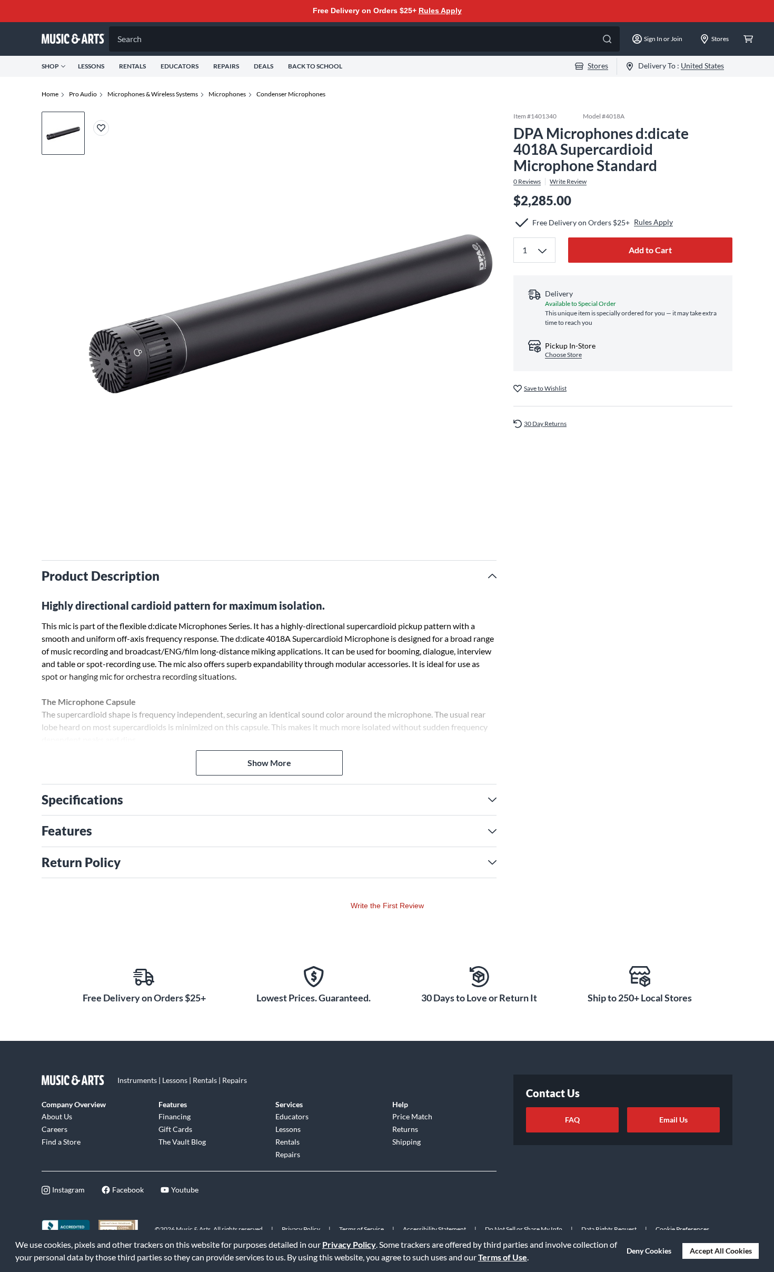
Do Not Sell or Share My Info (523, 1229)
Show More (269, 763)
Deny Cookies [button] (649, 1250)
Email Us (673, 1119)
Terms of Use (502, 1257)
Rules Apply (440, 10)
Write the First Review (387, 905)
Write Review (568, 181)
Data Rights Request (609, 1229)
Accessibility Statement (434, 1229)
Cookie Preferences (682, 1229)
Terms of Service (361, 1229)
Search (129, 39)
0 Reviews (527, 181)
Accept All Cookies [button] (721, 1250)
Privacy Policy (349, 1244)
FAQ (572, 1119)
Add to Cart (650, 250)
